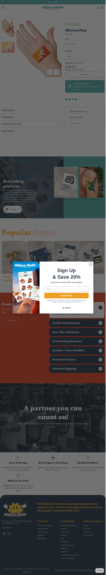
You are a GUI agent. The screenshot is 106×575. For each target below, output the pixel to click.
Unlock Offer (66, 295)
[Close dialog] (90, 264)
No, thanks (66, 308)
